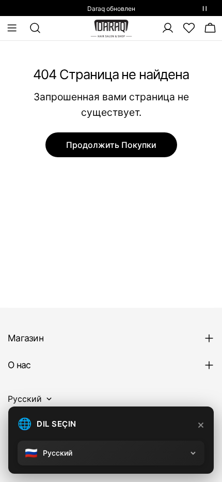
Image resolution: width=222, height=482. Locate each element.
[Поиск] (32, 28)
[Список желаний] (189, 28)
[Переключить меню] (12, 28)
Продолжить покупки (111, 145)
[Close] (201, 425)
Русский (25, 399)
